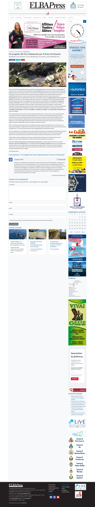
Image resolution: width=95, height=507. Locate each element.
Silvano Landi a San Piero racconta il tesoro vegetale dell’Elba (77, 397)
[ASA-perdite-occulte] (76, 121)
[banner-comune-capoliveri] (77, 477)
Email (10, 208)
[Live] (80, 486)
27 (74, 228)
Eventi (63, 488)
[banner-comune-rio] (77, 446)
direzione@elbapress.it (25, 493)
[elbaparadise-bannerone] (37, 34)
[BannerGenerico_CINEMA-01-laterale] (77, 106)
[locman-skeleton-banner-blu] (77, 183)
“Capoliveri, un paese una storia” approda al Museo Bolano (77, 409)
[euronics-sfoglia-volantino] (77, 89)
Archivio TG (37, 17)
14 (77, 222)
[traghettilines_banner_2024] (77, 60)
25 (69, 228)
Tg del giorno (27, 17)
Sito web (11, 214)
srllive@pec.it (27, 498)
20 (74, 225)
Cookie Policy (52, 486)
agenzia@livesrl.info (16, 498)
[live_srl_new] (77, 423)
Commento (12, 184)
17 (84, 222)
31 (84, 228)
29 (79, 228)
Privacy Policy (52, 484)
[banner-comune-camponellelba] (77, 464)
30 (82, 228)
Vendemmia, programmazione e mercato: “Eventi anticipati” (56, 244)
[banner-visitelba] (77, 434)
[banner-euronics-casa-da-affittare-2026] (77, 248)
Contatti (70, 17)
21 (77, 225)
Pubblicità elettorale (53, 488)
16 (82, 222)
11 (69, 222)
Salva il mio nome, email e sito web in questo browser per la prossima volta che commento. (31, 220)
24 (84, 225)
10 (84, 219)
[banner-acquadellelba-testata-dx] (77, 5)
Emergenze (64, 490)
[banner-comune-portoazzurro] (77, 440)
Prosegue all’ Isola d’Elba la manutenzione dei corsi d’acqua (36, 244)
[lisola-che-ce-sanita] (77, 201)
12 (72, 222)
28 (77, 228)
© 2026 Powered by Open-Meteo (75, 296)
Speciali (50, 17)
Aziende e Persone (60, 17)
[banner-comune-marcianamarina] (77, 452)
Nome (11, 202)
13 (74, 222)
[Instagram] (54, 497)
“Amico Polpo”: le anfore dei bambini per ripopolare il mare (17, 243)
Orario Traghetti (66, 486)
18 (69, 225)
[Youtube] (58, 497)
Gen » (83, 232)
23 (82, 225)
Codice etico (52, 489)
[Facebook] (51, 497)
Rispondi (62, 159)
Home (12, 17)
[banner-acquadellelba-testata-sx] (18, 5)
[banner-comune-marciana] (77, 470)
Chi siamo (18, 17)
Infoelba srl (24, 502)
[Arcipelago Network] (78, 494)
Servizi (45, 17)
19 (72, 225)
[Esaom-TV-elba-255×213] (77, 269)
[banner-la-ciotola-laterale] (77, 151)
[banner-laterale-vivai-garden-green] (77, 322)
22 (79, 225)
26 (72, 228)
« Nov (71, 232)
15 (79, 222)
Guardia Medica (65, 492)
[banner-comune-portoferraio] (77, 458)
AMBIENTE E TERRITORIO (16, 51)
